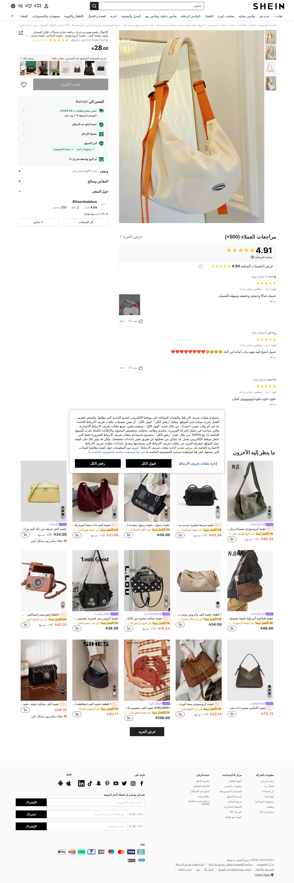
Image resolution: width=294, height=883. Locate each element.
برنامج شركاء (267, 811)
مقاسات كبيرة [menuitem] (226, 16)
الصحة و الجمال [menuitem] (97, 16)
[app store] (69, 785)
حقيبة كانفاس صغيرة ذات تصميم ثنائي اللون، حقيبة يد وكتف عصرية (249, 708)
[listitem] (100, 68)
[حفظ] (23, 84)
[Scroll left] (17, 16)
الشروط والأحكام (264, 869)
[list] (110, 783)
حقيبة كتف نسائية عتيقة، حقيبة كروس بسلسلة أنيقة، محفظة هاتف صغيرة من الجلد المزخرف (43, 704)
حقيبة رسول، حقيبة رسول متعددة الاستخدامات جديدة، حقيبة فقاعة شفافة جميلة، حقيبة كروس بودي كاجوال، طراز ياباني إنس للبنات (147, 525)
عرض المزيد (147, 731)
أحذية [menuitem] (113, 16)
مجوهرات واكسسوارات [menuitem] (46, 16)
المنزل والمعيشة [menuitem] (131, 16)
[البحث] (94, 6)
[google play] (60, 785)
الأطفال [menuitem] (209, 16)
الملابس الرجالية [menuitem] (190, 16)
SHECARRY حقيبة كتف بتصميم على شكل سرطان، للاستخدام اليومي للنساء (147, 708)
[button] (20, 6)
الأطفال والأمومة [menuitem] (74, 16)
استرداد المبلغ (234, 796)
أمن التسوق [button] (90, 143)
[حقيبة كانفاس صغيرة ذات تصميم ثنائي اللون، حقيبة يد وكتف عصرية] (77, 68)
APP (69, 775)
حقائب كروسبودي (216, 25)
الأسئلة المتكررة (233, 806)
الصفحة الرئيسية (267, 25)
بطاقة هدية (203, 796)
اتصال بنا (269, 786)
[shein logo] (268, 6)
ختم (198, 869)
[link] (38, 5)
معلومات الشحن (233, 786)
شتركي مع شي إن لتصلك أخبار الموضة (124, 794)
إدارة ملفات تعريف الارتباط (190, 864)
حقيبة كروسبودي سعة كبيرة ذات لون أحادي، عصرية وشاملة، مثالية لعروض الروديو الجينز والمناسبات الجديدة (198, 704)
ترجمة (273, 301)
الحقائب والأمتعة (247, 25)
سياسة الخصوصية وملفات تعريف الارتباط (230, 864)
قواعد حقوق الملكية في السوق (234, 869)
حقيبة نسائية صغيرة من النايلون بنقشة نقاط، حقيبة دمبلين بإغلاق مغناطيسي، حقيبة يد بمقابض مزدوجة (146, 618)
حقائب (232, 25)
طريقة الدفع (203, 781)
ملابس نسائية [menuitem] (247, 16)
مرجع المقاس (234, 801)
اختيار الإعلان (184, 869)
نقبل (142, 844)
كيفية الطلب (235, 781)
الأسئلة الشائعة (201, 786)
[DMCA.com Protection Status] (131, 860)
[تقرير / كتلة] (121, 321)
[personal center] (46, 6)
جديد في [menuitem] (264, 16)
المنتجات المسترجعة (231, 791)
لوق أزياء (269, 796)
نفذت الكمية (70, 84)
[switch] (202, 266)
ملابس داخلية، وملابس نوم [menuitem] (160, 16)
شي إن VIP (235, 811)
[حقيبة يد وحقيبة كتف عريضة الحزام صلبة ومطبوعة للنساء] (42, 68)
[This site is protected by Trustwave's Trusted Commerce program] (141, 860)
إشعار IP (209, 869)
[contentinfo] (80, 851)
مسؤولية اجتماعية (264, 801)
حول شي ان (267, 781)
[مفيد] (140, 321)
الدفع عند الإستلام (200, 791)
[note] (48, 541)
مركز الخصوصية (265, 864)
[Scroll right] (12, 16)
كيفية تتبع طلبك (233, 817)
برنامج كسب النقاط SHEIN (198, 803)
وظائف (270, 806)
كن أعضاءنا (268, 791)
